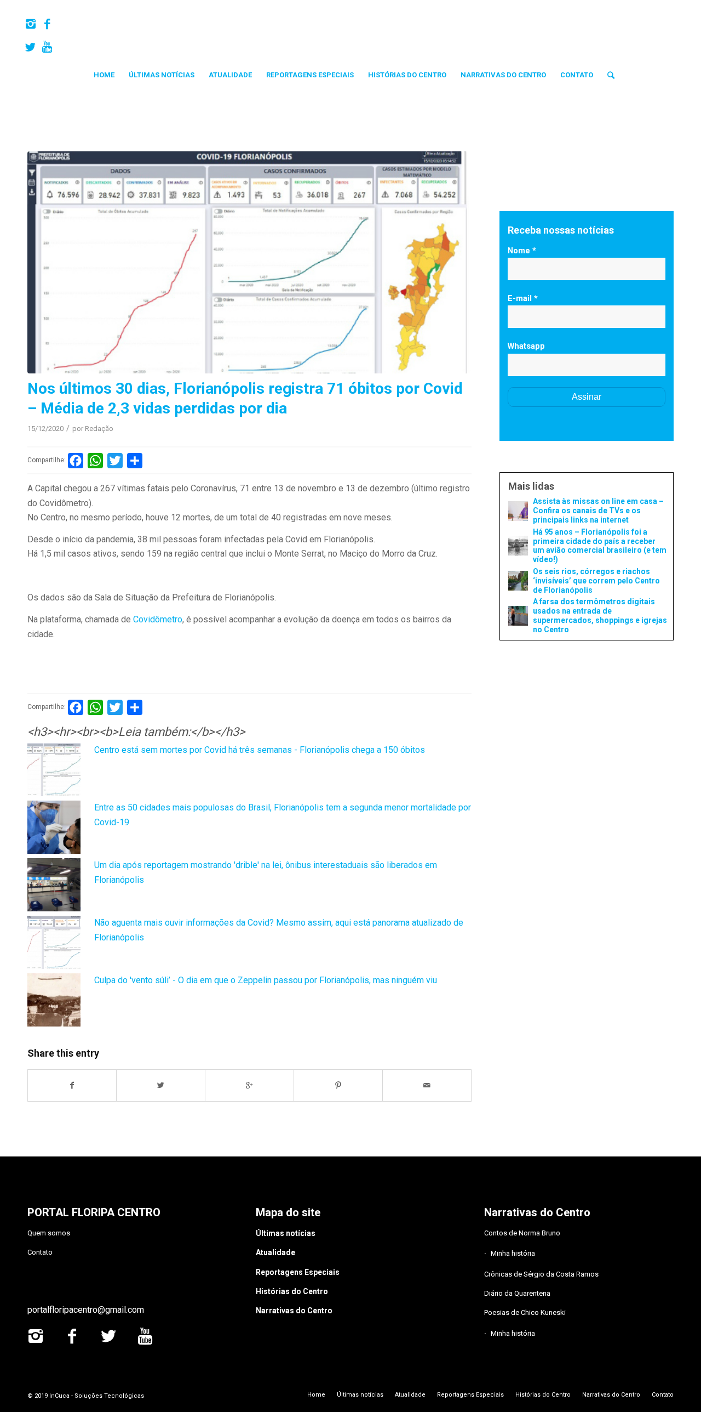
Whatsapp (526, 346)
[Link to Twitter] (30, 47)
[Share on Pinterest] (338, 1085)
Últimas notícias (285, 1233)
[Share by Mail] (427, 1085)
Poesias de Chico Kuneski (525, 1312)
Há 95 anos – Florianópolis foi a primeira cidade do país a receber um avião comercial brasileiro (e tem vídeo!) (599, 546)
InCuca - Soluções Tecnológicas (96, 1395)
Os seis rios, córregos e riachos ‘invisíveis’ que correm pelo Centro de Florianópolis (596, 580)
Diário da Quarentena (517, 1293)
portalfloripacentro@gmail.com (85, 1310)
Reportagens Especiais (298, 1272)
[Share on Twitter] (161, 1085)
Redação (99, 428)
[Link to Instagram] (30, 24)
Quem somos (48, 1233)
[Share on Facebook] (72, 1085)
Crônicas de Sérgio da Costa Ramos (541, 1274)
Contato (40, 1252)
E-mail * (523, 298)
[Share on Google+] (250, 1085)
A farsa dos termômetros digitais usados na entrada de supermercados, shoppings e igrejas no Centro (600, 615)
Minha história (513, 1253)
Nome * (522, 251)
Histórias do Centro (292, 1291)
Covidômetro (157, 619)
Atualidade (275, 1252)
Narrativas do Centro (294, 1310)
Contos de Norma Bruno (522, 1233)
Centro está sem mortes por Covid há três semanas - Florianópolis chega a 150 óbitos (259, 750)
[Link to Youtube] (47, 47)
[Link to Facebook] (47, 24)
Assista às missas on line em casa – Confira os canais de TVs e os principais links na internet (598, 510)
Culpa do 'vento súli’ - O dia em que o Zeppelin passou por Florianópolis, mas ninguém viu (265, 980)
